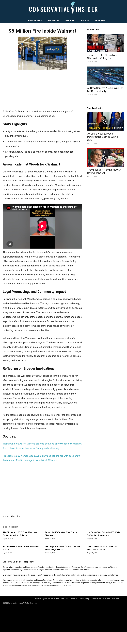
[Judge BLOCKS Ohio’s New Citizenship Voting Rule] (105, 43)
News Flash (53, 20)
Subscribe (100, 20)
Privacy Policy (84, 599)
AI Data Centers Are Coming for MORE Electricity (105, 90)
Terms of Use (96, 599)
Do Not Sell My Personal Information (46, 599)
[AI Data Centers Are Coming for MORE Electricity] (105, 76)
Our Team (84, 20)
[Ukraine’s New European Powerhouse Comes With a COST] (105, 121)
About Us (69, 20)
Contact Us (74, 599)
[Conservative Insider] (63, 8)
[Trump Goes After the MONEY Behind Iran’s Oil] (105, 157)
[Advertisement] (42, 89)
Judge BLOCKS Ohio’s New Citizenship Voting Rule (102, 57)
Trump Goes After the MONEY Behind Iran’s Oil (104, 171)
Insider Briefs (35, 20)
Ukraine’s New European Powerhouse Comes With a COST (102, 136)
